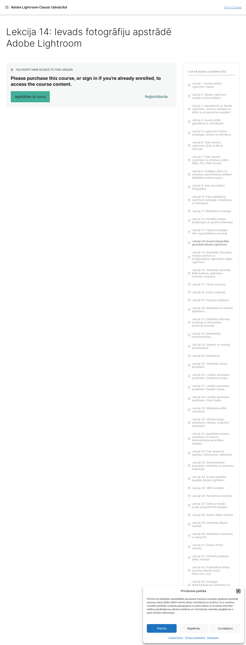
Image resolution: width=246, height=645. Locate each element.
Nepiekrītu (193, 628)
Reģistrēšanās (156, 97)
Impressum (213, 637)
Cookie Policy (175, 637)
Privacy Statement (195, 637)
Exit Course (232, 7)
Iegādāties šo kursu (30, 97)
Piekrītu (162, 628)
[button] (238, 591)
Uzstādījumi (225, 628)
